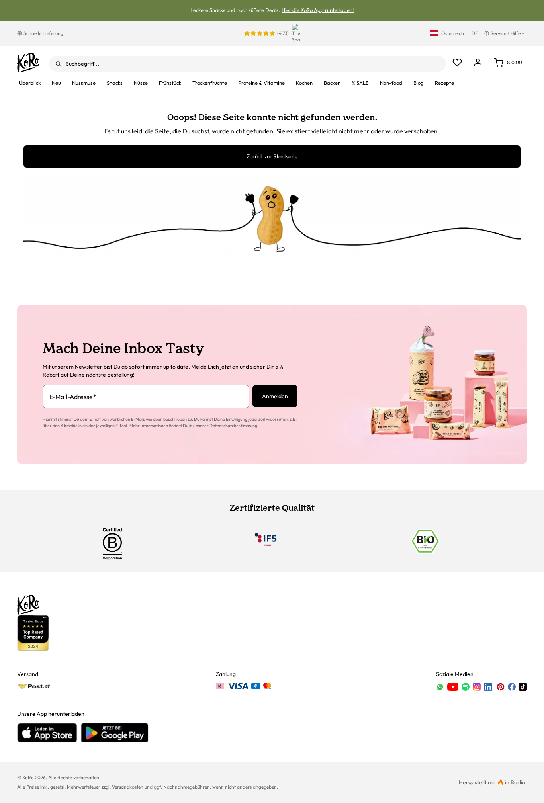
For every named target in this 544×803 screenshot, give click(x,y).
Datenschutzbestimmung (233, 425)
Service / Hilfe (506, 33)
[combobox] (247, 64)
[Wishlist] (457, 62)
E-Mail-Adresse (72, 397)
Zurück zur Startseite (272, 156)
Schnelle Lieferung (43, 33)
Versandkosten (127, 787)
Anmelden (275, 396)
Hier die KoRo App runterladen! (318, 10)
